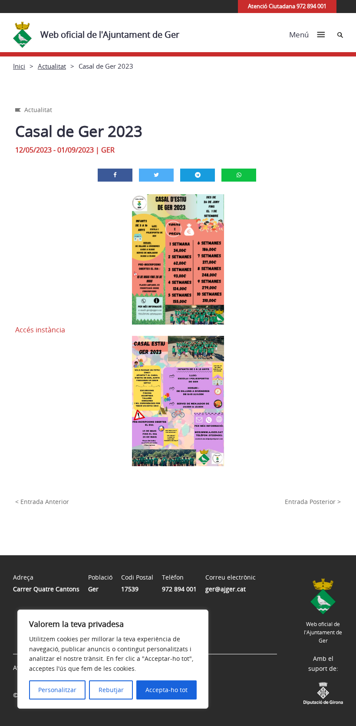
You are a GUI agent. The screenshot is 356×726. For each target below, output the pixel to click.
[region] (112, 659)
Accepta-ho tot (166, 690)
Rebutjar (111, 690)
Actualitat (52, 66)
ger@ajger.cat (225, 589)
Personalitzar (57, 690)
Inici (19, 66)
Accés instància (40, 330)
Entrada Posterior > (313, 501)
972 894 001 (179, 589)
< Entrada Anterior (42, 501)
